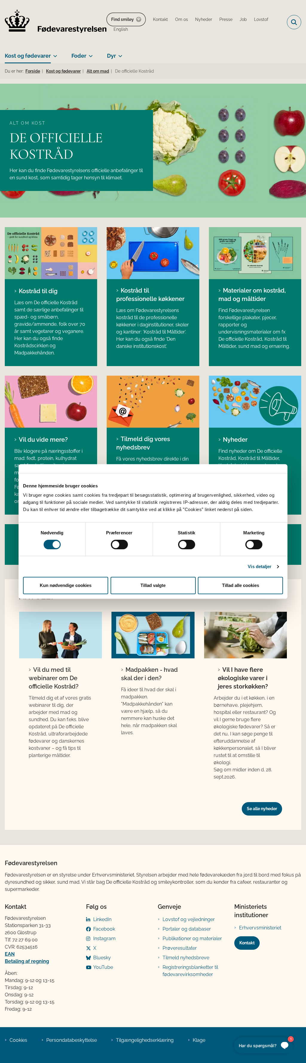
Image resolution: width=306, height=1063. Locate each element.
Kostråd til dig (38, 291)
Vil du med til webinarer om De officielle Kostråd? (54, 678)
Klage (199, 1040)
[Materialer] (51, 402)
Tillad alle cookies (240, 585)
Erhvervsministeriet (260, 928)
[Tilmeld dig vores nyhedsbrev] (153, 402)
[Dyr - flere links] (119, 53)
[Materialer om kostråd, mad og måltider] (255, 253)
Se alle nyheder (262, 808)
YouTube (103, 967)
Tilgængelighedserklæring (145, 1040)
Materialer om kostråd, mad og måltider (252, 294)
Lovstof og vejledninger (189, 919)
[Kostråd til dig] (51, 253)
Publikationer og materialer (192, 938)
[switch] (119, 544)
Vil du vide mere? (43, 439)
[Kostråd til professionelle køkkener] (153, 253)
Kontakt (247, 942)
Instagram (104, 938)
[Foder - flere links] (89, 53)
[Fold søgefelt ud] (294, 22)
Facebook (104, 929)
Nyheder (235, 439)
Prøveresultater (180, 948)
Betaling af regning (27, 961)
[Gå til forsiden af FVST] (53, 22)
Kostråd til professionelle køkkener (150, 294)
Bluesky (102, 957)
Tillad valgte (153, 585)
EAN (10, 954)
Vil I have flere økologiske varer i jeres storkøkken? (243, 678)
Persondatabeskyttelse (71, 1040)
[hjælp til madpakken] (152, 635)
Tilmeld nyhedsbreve (186, 957)
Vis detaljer (259, 566)
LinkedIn (102, 919)
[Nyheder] (255, 402)
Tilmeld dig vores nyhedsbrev (143, 443)
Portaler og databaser (187, 929)
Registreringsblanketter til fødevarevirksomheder (190, 970)
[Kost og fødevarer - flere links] (54, 53)
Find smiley (122, 19)
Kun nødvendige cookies (65, 585)
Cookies (18, 1040)
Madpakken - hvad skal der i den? (149, 674)
